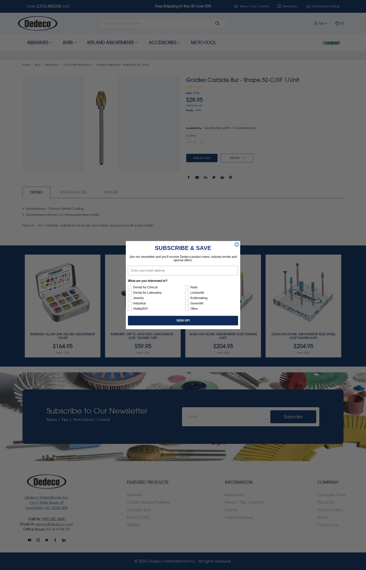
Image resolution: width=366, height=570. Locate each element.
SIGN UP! (183, 320)
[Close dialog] (237, 244)
